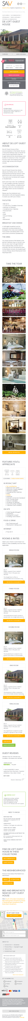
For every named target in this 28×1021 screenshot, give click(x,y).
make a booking (9, 745)
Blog (7, 986)
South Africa (5, 15)
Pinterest (19, 984)
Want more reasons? (18, 974)
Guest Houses (8, 862)
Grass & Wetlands (15, 17)
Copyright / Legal (18, 947)
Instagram (19, 981)
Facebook (8, 981)
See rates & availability (14, 582)
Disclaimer (16, 945)
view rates (7, 741)
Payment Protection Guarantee (16, 92)
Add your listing (14, 1011)
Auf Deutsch (14, 85)
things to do (8, 883)
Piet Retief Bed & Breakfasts (12, 903)
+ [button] (2, 913)
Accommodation (15, 15)
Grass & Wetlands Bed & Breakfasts (13, 901)
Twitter (8, 984)
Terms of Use (8, 949)
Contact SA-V (8, 945)
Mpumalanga (5, 17)
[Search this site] (18, 4)
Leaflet (19, 929)
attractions (15, 879)
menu (21, 4)
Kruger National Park (8, 156)
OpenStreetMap (25, 929)
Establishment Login (10, 951)
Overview (5, 54)
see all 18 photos (14, 452)
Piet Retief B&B (6, 12)
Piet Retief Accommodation (9, 19)
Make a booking (14, 915)
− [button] (2, 915)
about (6, 879)
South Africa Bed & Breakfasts (15, 899)
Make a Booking (21, 54)
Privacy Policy (8, 947)
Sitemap (22, 1017)
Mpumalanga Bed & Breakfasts (11, 901)
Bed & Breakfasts (9, 858)
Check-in (9, 66)
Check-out (18, 66)
